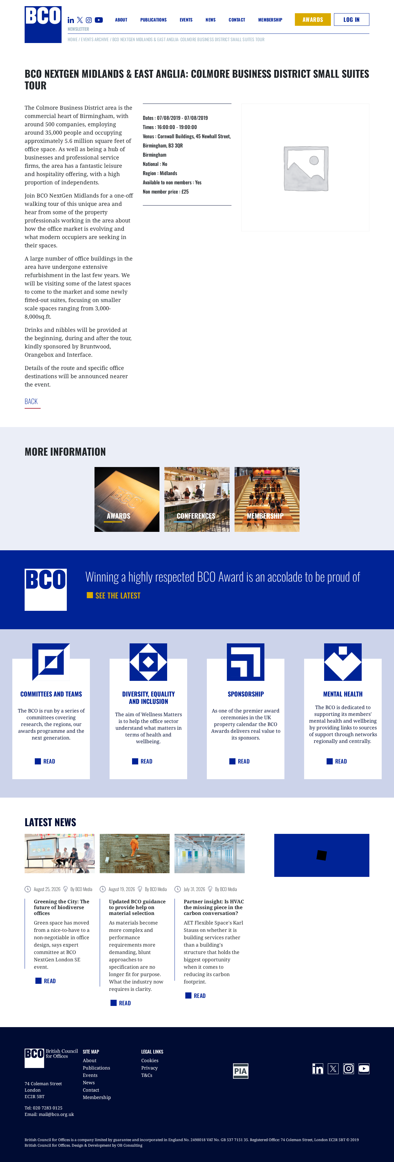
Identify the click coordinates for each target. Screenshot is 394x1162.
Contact (237, 19)
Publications (96, 1068)
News (89, 1082)
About (89, 1060)
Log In (352, 19)
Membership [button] (270, 19)
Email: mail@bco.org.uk (49, 1114)
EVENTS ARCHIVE (95, 39)
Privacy (149, 1068)
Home (73, 39)
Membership (97, 1097)
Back (56, 401)
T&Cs (146, 1075)
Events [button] (186, 19)
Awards (313, 19)
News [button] (210, 19)
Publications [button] (153, 19)
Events (90, 1075)
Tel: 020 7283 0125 (43, 1108)
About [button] (121, 19)
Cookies (150, 1060)
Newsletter (78, 29)
